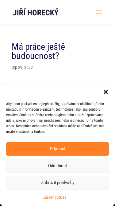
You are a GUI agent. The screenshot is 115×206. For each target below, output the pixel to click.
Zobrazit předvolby (57, 182)
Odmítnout (57, 165)
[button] (106, 92)
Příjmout (57, 149)
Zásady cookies (54, 197)
